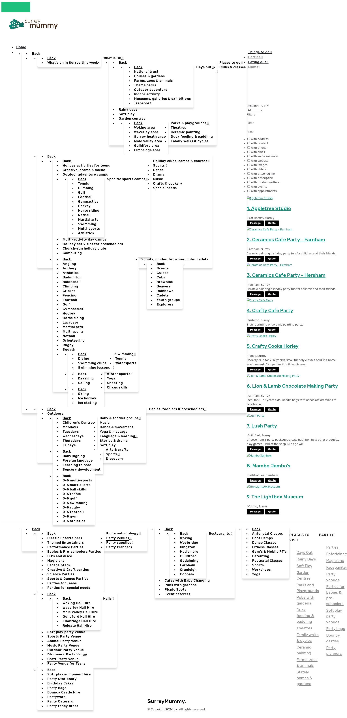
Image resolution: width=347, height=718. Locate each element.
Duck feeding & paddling (305, 616)
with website (259, 161)
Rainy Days (306, 559)
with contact (259, 143)
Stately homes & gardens (304, 678)
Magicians (335, 560)
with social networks (265, 156)
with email (258, 152)
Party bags (335, 629)
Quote (272, 223)
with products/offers (265, 182)
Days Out (304, 552)
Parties (332, 547)
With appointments (264, 191)
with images (259, 165)
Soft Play (304, 566)
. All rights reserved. (191, 709)
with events (259, 187)
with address (260, 139)
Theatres (304, 628)
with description (262, 178)
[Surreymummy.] (33, 27)
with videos (259, 169)
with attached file (263, 174)
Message (255, 223)
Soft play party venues (334, 616)
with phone (258, 148)
